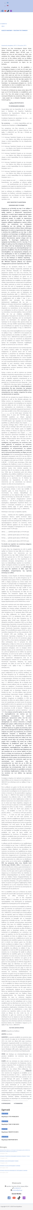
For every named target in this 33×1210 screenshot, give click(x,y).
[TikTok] (8, 11)
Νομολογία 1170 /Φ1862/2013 (10, 1116)
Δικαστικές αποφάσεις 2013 (9, 45)
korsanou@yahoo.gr (17, 1190)
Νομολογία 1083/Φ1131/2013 (10, 1132)
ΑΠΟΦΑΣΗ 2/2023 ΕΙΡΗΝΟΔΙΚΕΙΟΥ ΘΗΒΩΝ (9, 1161)
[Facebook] (2, 11)
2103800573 (3, 23)
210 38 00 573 (17, 1188)
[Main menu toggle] (3, 26)
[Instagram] (11, 11)
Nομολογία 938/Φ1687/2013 (10, 1139)
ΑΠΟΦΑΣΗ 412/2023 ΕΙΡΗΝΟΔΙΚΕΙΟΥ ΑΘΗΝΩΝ (10, 1165)
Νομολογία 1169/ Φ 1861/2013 (10, 1124)
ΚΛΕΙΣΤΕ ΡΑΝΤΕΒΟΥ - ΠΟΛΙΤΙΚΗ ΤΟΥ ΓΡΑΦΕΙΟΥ (15, 30)
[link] (8, 3)
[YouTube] (5, 11)
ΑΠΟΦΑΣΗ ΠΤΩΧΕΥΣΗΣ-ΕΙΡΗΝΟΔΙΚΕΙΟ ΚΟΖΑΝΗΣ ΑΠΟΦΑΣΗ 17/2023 (15, 1156)
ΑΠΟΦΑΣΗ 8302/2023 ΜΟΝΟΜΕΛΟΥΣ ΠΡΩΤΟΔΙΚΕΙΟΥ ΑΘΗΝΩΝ (13, 1170)
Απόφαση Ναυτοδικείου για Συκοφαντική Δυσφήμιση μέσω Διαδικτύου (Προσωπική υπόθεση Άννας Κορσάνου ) (15, 1150)
